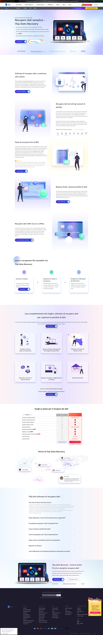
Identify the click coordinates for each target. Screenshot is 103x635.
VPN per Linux (41, 619)
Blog (35, 8)
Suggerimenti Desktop (56, 612)
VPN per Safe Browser (43, 620)
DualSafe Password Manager (28, 620)
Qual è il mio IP (55, 609)
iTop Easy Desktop (26, 611)
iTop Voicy (25, 612)
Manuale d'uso (67, 611)
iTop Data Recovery (26, 615)
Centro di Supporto (68, 608)
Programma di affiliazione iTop (83, 614)
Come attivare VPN (68, 612)
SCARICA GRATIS (62, 442)
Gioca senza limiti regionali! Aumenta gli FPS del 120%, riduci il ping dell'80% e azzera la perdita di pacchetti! (52, 1)
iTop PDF (24, 619)
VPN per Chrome (42, 615)
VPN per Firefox (42, 617)
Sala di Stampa (80, 611)
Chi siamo (79, 608)
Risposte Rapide (55, 617)
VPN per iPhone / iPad (43, 612)
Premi (78, 612)
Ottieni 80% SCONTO (75, 442)
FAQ (66, 609)
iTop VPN (25, 608)
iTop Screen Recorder (27, 609)
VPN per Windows (42, 608)
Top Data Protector (26, 617)
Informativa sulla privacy (85, 633)
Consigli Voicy (54, 614)
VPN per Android (42, 614)
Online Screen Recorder (27, 622)
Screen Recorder (55, 615)
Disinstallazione (68, 614)
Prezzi (70, 4)
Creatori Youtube (80, 615)
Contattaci (79, 609)
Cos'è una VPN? (55, 608)
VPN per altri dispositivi (43, 622)
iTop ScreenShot (26, 614)
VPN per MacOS (42, 609)
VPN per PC (41, 611)
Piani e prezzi (25, 623)
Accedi (95, 4)
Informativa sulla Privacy (6, 631)
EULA (94, 633)
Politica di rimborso (73, 633)
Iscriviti (58, 595)
